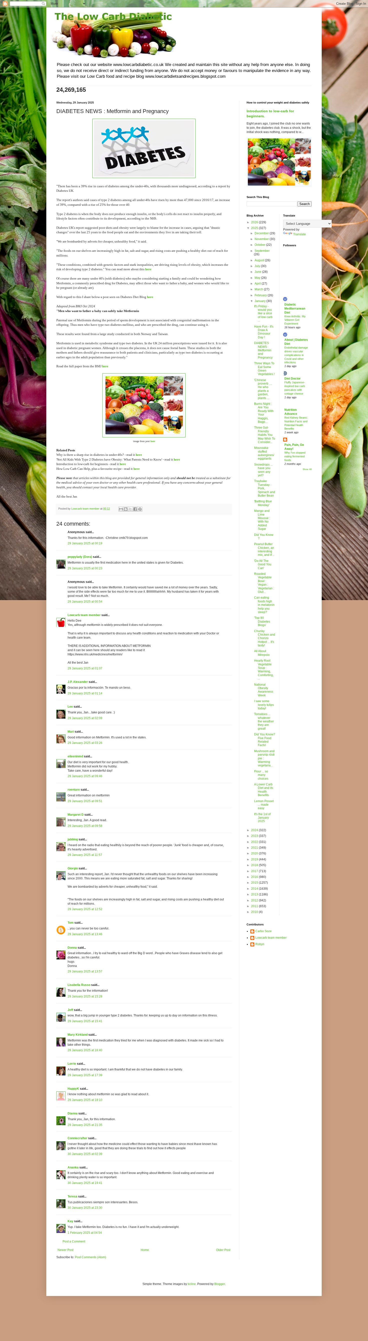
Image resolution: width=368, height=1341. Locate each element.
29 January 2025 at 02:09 (85, 718)
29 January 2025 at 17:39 (85, 1075)
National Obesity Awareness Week (263, 690)
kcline (192, 1284)
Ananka (73, 1167)
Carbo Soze (263, 931)
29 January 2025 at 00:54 (85, 601)
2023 (255, 836)
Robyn (259, 944)
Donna (72, 947)
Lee (70, 706)
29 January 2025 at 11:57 (85, 855)
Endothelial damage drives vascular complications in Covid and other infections (296, 355)
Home (145, 1250)
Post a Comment (74, 1241)
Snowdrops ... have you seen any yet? (263, 470)
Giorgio (73, 868)
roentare (74, 789)
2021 (255, 847)
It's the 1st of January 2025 (262, 817)
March (259, 289)
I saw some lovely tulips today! (264, 704)
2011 (255, 906)
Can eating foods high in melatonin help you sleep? (264, 605)
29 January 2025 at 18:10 (85, 1100)
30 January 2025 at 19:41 (85, 1183)
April (258, 283)
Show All (307, 469)
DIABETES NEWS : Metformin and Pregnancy (263, 350)
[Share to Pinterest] (139, 509)
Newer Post (65, 1250)
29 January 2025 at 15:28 (85, 996)
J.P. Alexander (78, 682)
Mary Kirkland (78, 1034)
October (260, 245)
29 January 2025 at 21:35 (85, 1125)
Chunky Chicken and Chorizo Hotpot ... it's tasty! (264, 638)
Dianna (73, 1113)
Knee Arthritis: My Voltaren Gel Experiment (295, 320)
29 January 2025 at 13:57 (85, 971)
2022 (255, 842)
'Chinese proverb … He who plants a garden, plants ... (263, 389)
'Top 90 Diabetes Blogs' (262, 621)
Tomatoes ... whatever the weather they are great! (264, 721)
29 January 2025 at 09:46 (85, 776)
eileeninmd (75, 756)
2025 (255, 228)
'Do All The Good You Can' (262, 564)
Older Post (223, 1250)
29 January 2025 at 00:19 (85, 543)
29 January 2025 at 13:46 (85, 934)
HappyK (73, 1088)
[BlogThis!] (125, 509)
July (258, 266)
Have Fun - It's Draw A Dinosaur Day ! (263, 332)
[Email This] (120, 509)
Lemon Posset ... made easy (264, 804)
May (258, 278)
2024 (255, 830)
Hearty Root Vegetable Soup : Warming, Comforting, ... (264, 669)
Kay (70, 1221)
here (148, 269)
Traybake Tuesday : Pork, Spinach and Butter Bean (264, 488)
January (260, 301)
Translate (299, 234)
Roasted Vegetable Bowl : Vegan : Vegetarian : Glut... (264, 583)
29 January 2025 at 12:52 (85, 909)
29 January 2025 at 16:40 (85, 1050)
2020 (255, 853)
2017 (255, 871)
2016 (255, 877)
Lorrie (72, 1063)
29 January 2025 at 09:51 (85, 801)
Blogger (219, 1284)
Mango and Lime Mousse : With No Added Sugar (262, 520)
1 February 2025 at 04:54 (85, 1232)
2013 (255, 894)
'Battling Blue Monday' (263, 503)
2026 (255, 222)
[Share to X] (130, 509)
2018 (255, 865)
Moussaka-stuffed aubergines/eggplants (264, 453)
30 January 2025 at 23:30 (85, 1207)
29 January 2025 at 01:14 (85, 693)
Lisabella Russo (79, 985)
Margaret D (76, 814)
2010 (255, 912)
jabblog (73, 839)
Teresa (72, 1196)
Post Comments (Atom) (90, 1257)
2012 (255, 900)
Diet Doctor (292, 378)
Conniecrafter (77, 1138)
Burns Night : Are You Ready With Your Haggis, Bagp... (264, 413)
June (258, 272)
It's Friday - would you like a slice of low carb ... (263, 314)
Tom (71, 922)
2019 (255, 859)
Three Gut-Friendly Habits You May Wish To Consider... (264, 435)
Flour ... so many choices (261, 775)
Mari (71, 731)
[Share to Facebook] (135, 509)
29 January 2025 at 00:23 (85, 568)
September (262, 251)
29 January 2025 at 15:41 (85, 1021)
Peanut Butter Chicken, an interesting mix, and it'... (264, 549)
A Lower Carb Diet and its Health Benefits (263, 790)
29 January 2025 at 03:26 (85, 743)
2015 (255, 882)
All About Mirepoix (262, 652)
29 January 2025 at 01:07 (85, 668)
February (261, 295)
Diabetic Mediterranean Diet (294, 308)
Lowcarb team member (84, 615)
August (260, 260)
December (262, 233)
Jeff (71, 1010)
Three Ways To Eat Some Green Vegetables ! (264, 369)
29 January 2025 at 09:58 (85, 826)
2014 (255, 888)
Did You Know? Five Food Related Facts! (264, 740)
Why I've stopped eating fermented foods (294, 456)
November (262, 239)
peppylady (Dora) (80, 557)
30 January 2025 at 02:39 (85, 1154)
